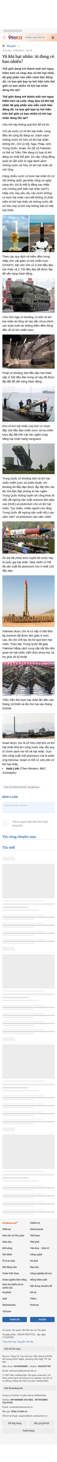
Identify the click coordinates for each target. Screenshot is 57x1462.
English (6, 1292)
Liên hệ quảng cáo (13, 1388)
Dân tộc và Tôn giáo (13, 1235)
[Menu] (4, 37)
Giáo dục (7, 1241)
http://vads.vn (19, 1411)
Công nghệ (36, 1254)
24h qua (6, 1311)
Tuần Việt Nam (10, 1273)
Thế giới (11, 46)
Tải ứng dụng (14, 1423)
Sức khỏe (7, 1254)
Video (33, 1298)
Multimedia (9, 1304)
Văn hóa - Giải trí (39, 1248)
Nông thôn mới (38, 1279)
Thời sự (6, 1229)
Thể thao (35, 1235)
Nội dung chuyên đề (41, 1286)
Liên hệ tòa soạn (12, 1349)
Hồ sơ (33, 1292)
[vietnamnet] (15, 38)
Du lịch (34, 1260)
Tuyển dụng (28, 1430)
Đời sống (7, 1248)
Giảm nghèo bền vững (14, 1279)
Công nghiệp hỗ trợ (41, 1273)
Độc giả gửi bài (41, 1423)
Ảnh (4, 1298)
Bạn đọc (34, 1267)
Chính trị (35, 1222)
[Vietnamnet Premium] (10, 1224)
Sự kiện (42, 1319)
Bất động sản (9, 1267)
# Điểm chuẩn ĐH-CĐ (35, 37)
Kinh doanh (36, 1229)
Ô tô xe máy (8, 1260)
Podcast (34, 1304)
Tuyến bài (15, 1319)
